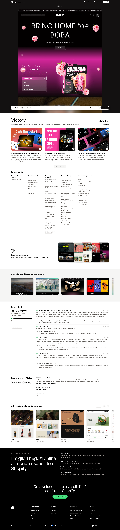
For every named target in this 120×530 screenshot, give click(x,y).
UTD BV (107, 124)
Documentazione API (75, 513)
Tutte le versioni (51, 383)
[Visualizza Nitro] (66, 252)
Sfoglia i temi (85, 2)
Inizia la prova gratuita (60, 496)
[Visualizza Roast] (84, 252)
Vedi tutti (98, 406)
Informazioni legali (95, 515)
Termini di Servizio (16, 525)
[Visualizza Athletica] (75, 252)
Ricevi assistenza (16, 382)
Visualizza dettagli (41, 383)
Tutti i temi (27, 382)
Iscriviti (106, 2)
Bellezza (33, 513)
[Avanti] (108, 274)
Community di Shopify (76, 515)
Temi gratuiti (54, 513)
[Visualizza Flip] (92, 252)
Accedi (99, 2)
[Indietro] (104, 274)
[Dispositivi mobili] (61, 6)
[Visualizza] (22, 286)
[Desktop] (58, 6)
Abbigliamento (35, 510)
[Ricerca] (94, 2)
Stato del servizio (94, 518)
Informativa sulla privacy (29, 525)
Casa (32, 518)
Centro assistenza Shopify (77, 510)
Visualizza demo (94, 107)
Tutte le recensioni (17, 327)
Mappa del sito (58, 525)
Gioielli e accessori (36, 515)
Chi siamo (92, 510)
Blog (71, 518)
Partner (92, 513)
